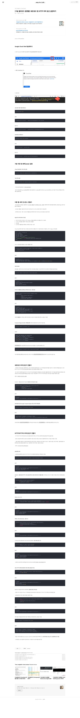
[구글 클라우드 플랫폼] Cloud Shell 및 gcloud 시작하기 (23, 658)
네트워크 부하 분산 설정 (21, 376)
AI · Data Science (24, 652)
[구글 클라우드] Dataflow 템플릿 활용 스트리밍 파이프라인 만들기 (24, 654)
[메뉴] (3, 2)
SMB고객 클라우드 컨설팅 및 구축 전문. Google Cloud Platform (29, 23)
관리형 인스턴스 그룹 (39, 204)
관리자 (44, 699)
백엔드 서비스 (17, 497)
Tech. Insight (17, 652)
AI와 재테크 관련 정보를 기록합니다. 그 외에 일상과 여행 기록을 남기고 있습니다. (31, 688)
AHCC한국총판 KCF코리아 (22, 30)
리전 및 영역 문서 (27, 187)
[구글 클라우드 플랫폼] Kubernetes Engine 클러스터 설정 (23, 657)
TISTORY (40, 699)
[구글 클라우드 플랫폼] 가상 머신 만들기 (20, 659)
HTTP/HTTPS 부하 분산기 (23, 445)
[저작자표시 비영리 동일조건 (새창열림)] (28, 648)
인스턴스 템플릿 (31, 204)
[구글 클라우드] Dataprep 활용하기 (20, 655)
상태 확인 (16, 451)
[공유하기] (19, 648)
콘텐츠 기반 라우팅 (39, 562)
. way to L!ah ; (40, 2)
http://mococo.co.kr (20, 20)
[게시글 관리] (20, 648)
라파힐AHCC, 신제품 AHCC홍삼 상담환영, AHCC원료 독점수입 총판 (29, 32)
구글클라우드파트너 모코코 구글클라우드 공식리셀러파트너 (29, 22)
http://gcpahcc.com (20, 28)
